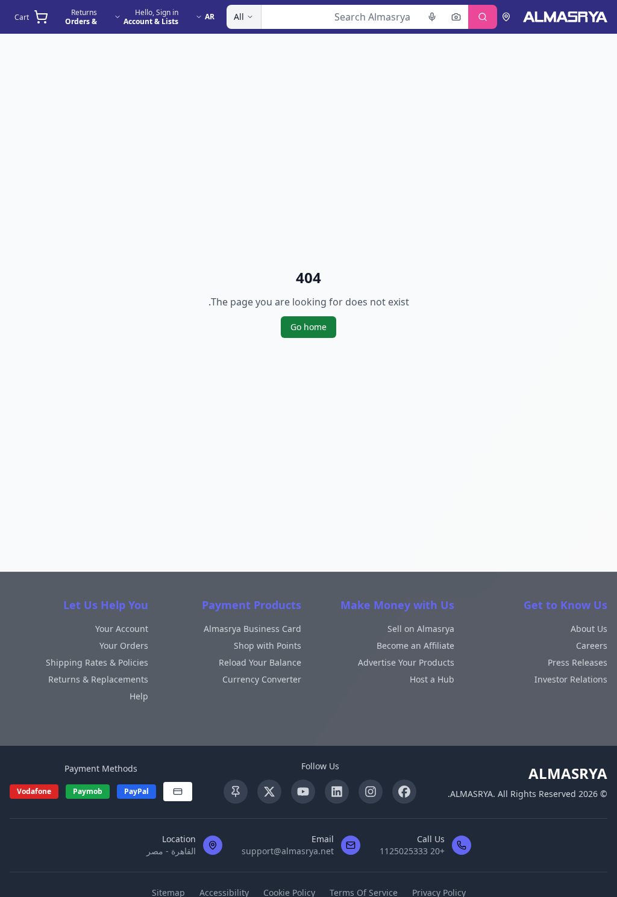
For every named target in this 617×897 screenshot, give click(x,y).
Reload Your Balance (260, 662)
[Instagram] (371, 792)
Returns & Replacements (98, 679)
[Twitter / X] (269, 792)
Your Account (121, 628)
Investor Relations (570, 679)
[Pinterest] (236, 792)
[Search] (482, 17)
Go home (308, 327)
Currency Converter (261, 679)
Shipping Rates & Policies (97, 662)
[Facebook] (404, 792)
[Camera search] (456, 17)
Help (139, 696)
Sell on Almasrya (420, 628)
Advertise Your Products (406, 662)
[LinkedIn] (337, 792)
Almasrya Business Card (252, 628)
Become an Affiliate (415, 645)
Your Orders (123, 645)
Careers (591, 645)
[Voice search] (432, 17)
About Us (589, 628)
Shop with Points (267, 645)
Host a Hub (432, 679)
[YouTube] (303, 792)
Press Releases (577, 662)
